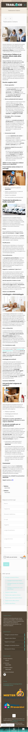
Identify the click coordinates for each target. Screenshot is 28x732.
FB (12, 480)
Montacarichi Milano (10, 649)
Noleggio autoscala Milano (12, 577)
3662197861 (13, 164)
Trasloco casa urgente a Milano (12, 595)
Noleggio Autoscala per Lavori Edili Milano (15, 588)
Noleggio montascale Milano (12, 645)
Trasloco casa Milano (10, 603)
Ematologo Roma (17, 684)
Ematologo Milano (8, 684)
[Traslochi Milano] (14, 5)
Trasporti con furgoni (10, 641)
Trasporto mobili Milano (11, 592)
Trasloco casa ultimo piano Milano (13, 597)
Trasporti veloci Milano (10, 638)
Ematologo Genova (8, 685)
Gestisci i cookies (7, 725)
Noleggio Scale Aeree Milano (14, 580)
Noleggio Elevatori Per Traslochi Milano (15, 584)
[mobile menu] (24, 5)
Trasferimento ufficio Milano (12, 600)
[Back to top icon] (14, 715)
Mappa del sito (16, 720)
